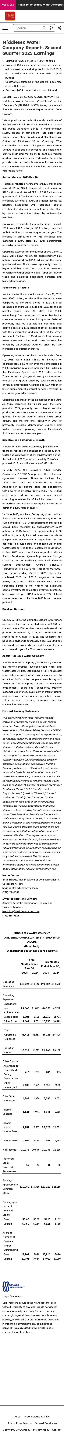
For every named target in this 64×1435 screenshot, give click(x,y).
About (17, 1416)
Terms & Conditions (46, 1423)
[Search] (44, 27)
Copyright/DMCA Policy (16, 1429)
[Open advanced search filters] (51, 27)
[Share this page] (59, 28)
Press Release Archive (37, 1416)
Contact (56, 1429)
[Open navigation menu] (5, 28)
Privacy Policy (41, 1429)
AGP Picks (8, 4)
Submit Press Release (19, 1423)
